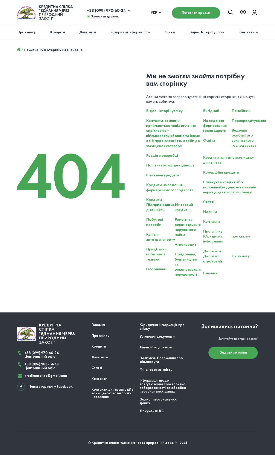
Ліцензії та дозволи (156, 347)
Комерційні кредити (221, 172)
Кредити (57, 32)
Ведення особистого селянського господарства (244, 138)
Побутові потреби (154, 222)
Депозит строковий (212, 258)
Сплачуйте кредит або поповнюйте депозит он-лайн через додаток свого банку (229, 187)
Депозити (87, 32)
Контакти (246, 32)
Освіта (209, 140)
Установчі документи (157, 337)
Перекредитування (249, 121)
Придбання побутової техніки (156, 254)
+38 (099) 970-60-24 (106, 11)
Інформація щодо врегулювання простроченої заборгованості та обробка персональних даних (163, 386)
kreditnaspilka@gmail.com (45, 376)
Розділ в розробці (162, 155)
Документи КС (152, 411)
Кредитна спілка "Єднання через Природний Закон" (56, 12)
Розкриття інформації (128, 32)
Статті (170, 32)
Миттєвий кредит (184, 207)
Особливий (156, 269)
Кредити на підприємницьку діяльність (228, 160)
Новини (210, 212)
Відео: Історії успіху (206, 32)
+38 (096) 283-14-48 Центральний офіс (41, 366)
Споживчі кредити (162, 175)
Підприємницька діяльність (161, 207)
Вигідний (211, 111)
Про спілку (26, 32)
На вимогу (241, 256)
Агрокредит (185, 244)
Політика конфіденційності (171, 165)
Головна (210, 273)
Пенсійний (241, 111)
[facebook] (21, 387)
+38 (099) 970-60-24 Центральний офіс (41, 355)
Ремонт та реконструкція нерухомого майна (188, 227)
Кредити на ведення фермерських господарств (169, 187)
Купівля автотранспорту (160, 237)
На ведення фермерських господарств (215, 126)
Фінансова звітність (156, 370)
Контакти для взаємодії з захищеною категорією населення (112, 393)
